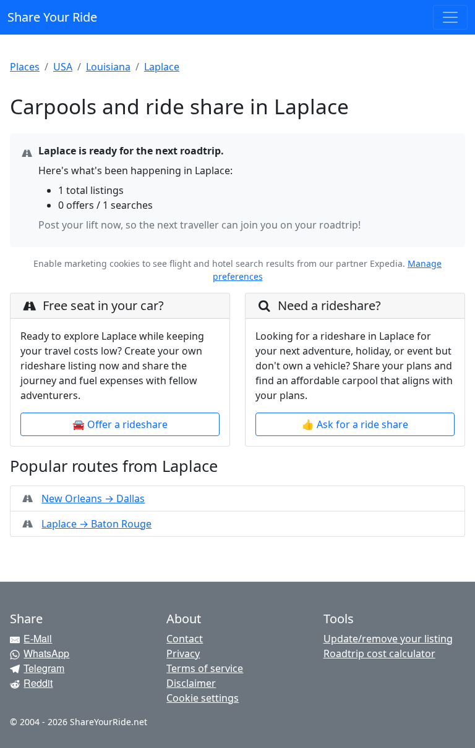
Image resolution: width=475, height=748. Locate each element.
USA (62, 67)
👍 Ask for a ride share (355, 424)
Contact (184, 638)
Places (25, 67)
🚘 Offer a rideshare (120, 424)
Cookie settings (202, 698)
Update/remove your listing (388, 638)
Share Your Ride (52, 17)
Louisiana (108, 67)
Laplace (161, 67)
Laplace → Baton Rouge (96, 524)
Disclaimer (191, 683)
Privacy (183, 653)
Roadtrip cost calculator (379, 653)
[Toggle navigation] (450, 17)
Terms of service (204, 668)
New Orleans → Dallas (93, 498)
